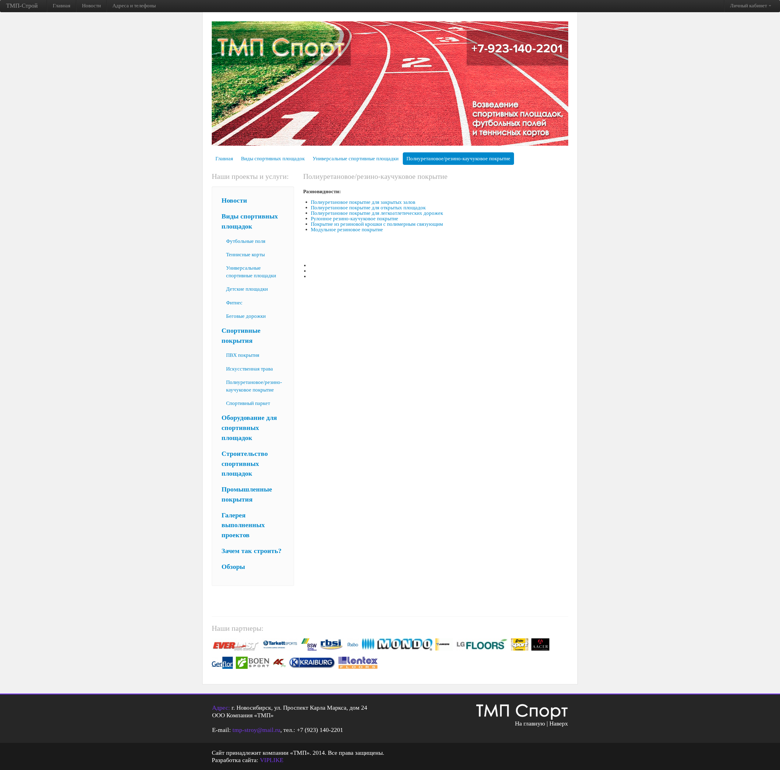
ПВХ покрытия (242, 355)
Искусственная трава (249, 369)
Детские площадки (247, 289)
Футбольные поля (245, 241)
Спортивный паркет (248, 403)
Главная (61, 6)
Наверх (558, 723)
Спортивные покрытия (241, 335)
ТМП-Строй (22, 5)
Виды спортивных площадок (273, 158)
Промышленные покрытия (247, 494)
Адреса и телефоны (134, 6)
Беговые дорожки (246, 316)
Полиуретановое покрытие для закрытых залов (363, 202)
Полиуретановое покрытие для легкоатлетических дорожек (377, 213)
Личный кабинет (749, 6)
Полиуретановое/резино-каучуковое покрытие (458, 158)
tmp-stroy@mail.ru (256, 729)
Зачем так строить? (252, 551)
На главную (530, 723)
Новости (91, 6)
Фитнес (234, 303)
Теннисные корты (245, 254)
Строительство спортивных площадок (245, 463)
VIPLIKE (271, 760)
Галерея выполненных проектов (243, 525)
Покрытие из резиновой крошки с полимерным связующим (377, 224)
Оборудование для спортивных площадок (249, 428)
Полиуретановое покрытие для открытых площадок (368, 208)
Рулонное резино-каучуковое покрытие (354, 219)
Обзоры (233, 566)
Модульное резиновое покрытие (347, 229)
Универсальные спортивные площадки (356, 158)
